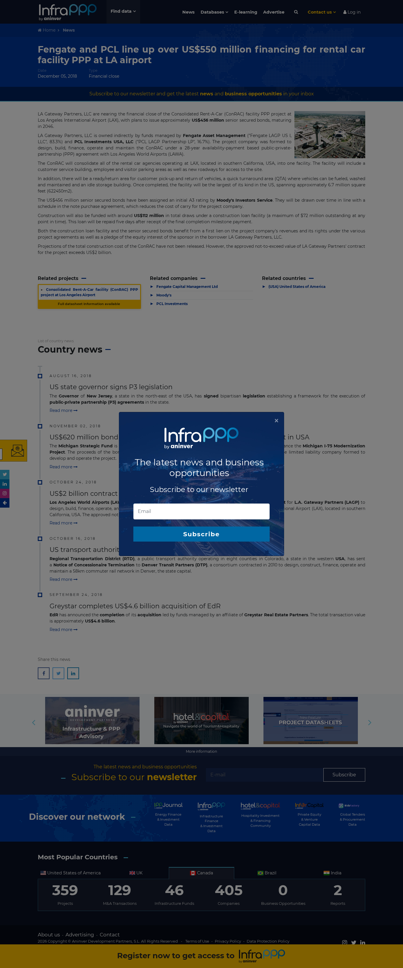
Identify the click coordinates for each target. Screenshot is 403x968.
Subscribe (201, 534)
